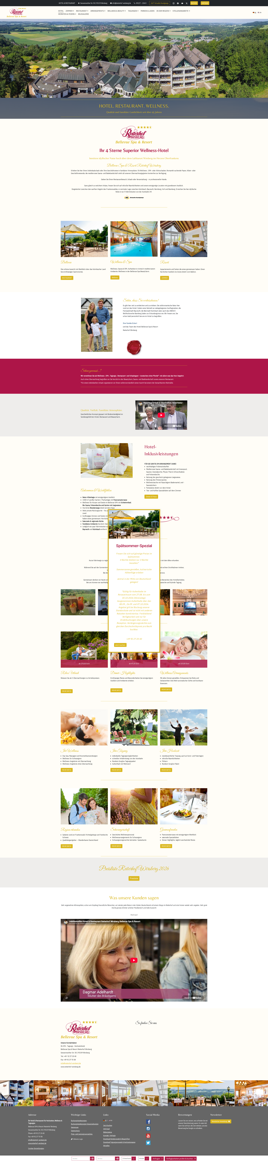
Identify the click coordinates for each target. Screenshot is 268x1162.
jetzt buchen (120, 645)
